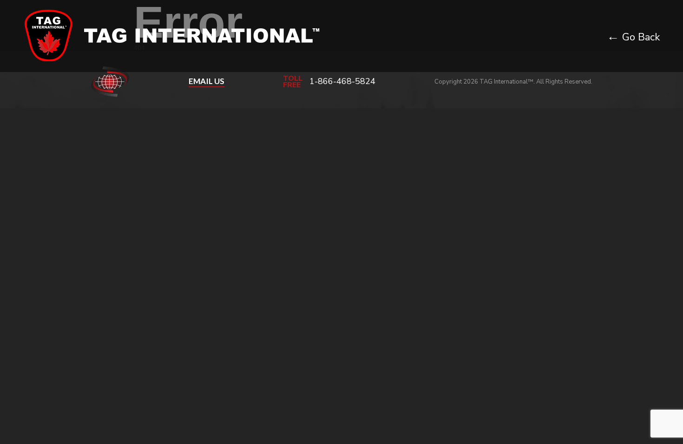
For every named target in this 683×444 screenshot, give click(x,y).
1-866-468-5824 (342, 81)
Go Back (633, 37)
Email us (206, 81)
